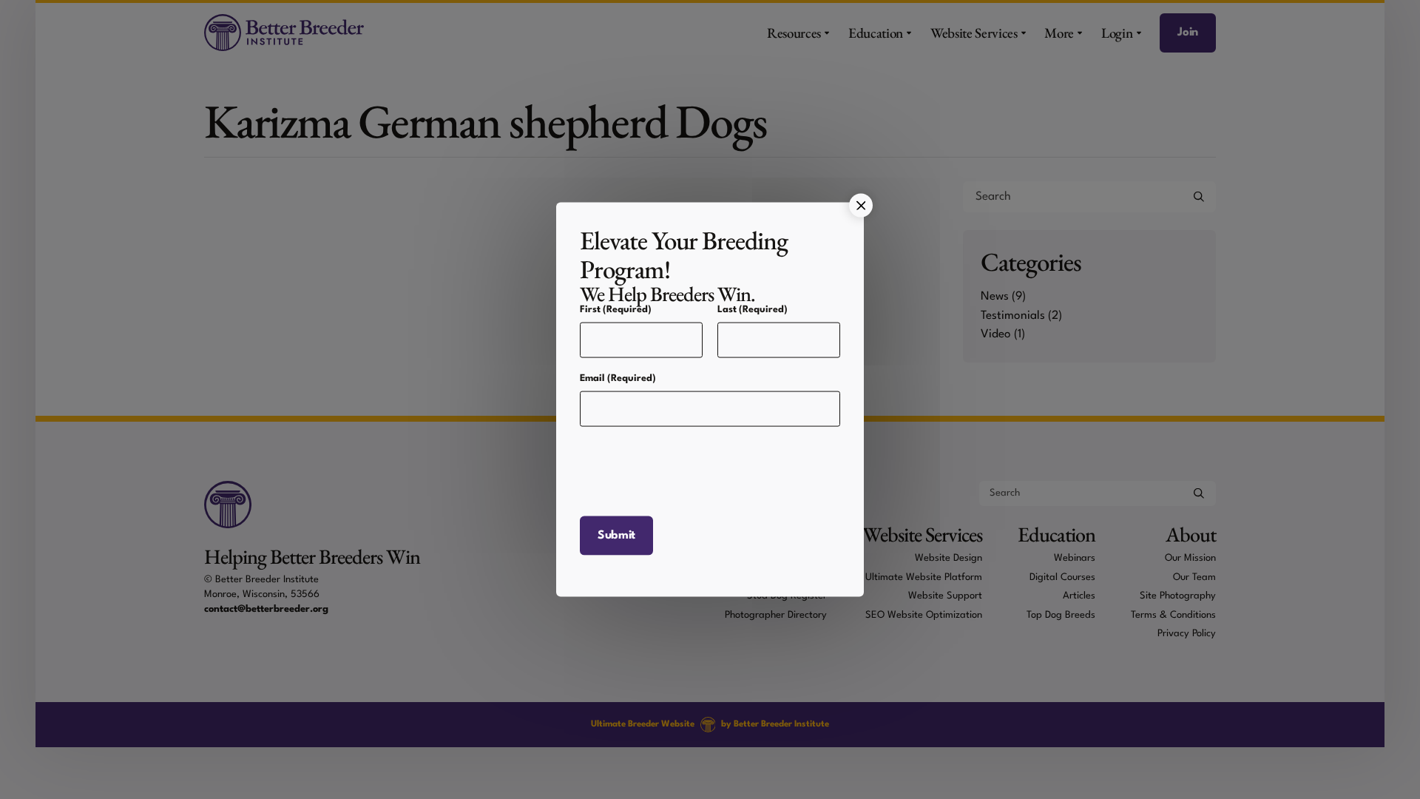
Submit (616, 544)
